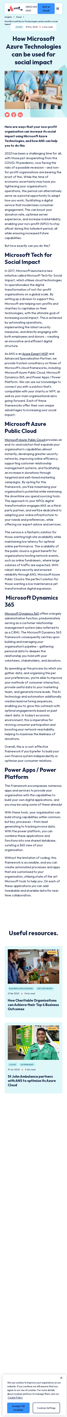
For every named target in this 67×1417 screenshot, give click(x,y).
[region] (34, 1394)
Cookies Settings (46, 1407)
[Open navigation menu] (57, 9)
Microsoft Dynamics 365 (22, 613)
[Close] (61, 1377)
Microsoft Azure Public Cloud (25, 440)
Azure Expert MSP (35, 354)
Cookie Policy (15, 1397)
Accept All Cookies (18, 1407)
